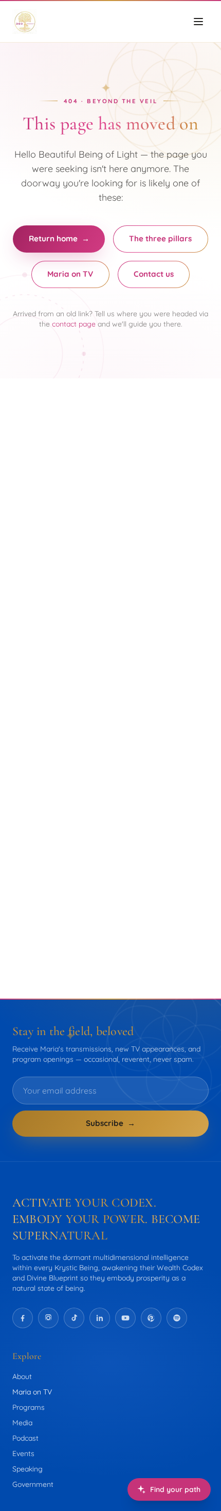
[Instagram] (48, 1318)
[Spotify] (177, 1318)
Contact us (154, 274)
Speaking (27, 1469)
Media (22, 1422)
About (22, 1376)
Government (32, 1484)
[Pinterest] (151, 1318)
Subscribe (110, 1123)
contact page (74, 324)
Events (23, 1453)
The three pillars (160, 238)
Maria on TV (70, 274)
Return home (59, 238)
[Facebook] (22, 1318)
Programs (28, 1407)
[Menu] (198, 21)
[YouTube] (125, 1318)
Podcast (25, 1438)
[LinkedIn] (99, 1318)
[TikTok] (74, 1318)
